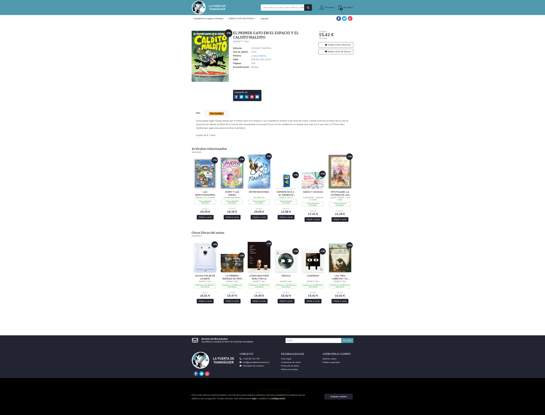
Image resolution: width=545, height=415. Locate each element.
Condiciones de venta (290, 362)
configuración (278, 398)
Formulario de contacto (253, 366)
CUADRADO (313, 275)
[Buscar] (308, 7)
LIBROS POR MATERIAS (241, 18)
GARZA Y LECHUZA (313, 192)
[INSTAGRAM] (350, 18)
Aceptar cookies (338, 396)
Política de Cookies (289, 369)
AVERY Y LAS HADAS (232, 193)
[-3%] (205, 173)
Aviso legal (286, 358)
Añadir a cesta (205, 217)
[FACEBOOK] (338, 18)
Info (198, 113)
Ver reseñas (216, 113)
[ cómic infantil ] (258, 55)
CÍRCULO (286, 275)
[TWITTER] (344, 18)
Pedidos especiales (331, 362)
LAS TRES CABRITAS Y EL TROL (340, 277)
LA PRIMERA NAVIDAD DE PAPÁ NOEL (232, 277)
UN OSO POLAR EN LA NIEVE (205, 277)
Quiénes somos (330, 358)
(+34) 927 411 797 (251, 358)
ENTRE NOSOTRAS (259, 192)
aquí (254, 398)
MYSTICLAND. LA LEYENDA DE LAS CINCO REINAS (340, 193)
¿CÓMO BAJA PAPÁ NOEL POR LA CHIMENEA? (259, 277)
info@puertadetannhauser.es (256, 362)
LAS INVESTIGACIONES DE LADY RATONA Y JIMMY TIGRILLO (205, 193)
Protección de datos (290, 366)
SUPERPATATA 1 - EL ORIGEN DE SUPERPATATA (286, 193)
